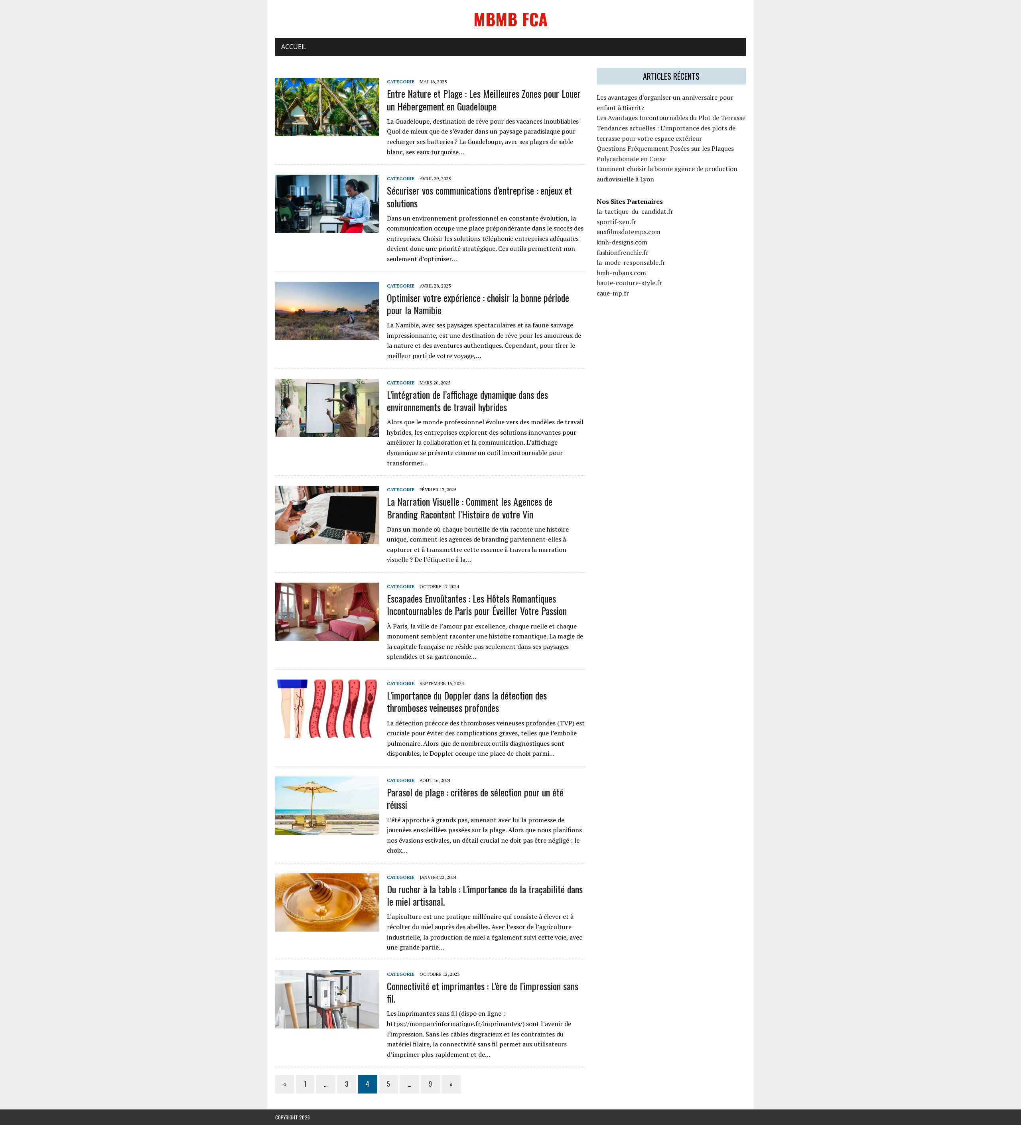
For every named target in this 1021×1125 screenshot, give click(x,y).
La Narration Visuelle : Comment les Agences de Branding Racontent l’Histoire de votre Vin (469, 507)
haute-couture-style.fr (629, 282)
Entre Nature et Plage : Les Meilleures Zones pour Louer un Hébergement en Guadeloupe (484, 99)
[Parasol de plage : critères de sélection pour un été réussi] (327, 829)
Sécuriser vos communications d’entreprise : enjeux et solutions (479, 196)
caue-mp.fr (613, 293)
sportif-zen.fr (616, 221)
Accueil (293, 46)
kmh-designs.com (622, 242)
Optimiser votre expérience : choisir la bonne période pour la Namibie (478, 303)
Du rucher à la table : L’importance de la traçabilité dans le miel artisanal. (485, 895)
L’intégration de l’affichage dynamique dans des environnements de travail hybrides (467, 400)
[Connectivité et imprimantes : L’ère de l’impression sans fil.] (327, 1023)
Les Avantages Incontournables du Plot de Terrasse (671, 117)
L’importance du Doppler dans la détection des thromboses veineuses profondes (467, 701)
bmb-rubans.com (621, 272)
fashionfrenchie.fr (622, 252)
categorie (400, 82)
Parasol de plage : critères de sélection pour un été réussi (475, 798)
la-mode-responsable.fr (631, 262)
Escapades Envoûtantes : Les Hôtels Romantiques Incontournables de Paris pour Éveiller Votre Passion (477, 604)
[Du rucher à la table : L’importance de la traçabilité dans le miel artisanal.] (327, 926)
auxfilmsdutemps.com (628, 231)
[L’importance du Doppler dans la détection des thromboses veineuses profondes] (327, 732)
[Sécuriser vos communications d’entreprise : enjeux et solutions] (327, 227)
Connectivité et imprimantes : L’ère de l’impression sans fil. (482, 992)
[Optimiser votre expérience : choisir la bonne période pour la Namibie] (327, 334)
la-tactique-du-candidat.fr (635, 211)
